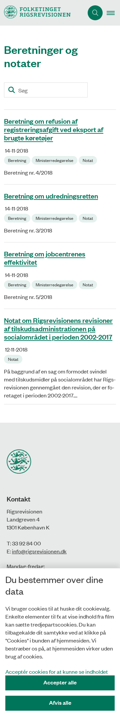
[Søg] (11, 89)
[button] (113, 13)
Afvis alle (60, 702)
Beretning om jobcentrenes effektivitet (44, 258)
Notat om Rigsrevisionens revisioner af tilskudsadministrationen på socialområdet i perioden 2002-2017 (58, 328)
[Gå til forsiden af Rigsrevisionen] (42, 12)
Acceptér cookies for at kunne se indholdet (56, 671)
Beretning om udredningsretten (51, 195)
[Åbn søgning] (95, 12)
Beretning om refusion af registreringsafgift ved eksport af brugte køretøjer (53, 129)
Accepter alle (60, 682)
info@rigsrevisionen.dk (39, 551)
